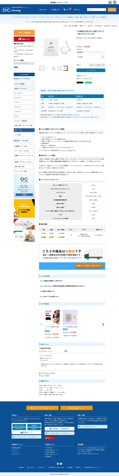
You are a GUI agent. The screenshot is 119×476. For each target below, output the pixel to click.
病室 (61, 394)
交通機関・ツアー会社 (21, 146)
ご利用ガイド (90, 25)
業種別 (45, 392)
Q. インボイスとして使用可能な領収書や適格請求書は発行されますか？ (63, 286)
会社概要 (21, 467)
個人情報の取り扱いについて (92, 467)
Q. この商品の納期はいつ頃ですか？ (52, 281)
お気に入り (56, 10)
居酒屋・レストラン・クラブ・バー (24, 156)
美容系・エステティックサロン (23, 162)
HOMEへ (65, 25)
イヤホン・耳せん (57, 385)
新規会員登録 (17, 448)
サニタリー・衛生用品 (67, 17)
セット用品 (92, 17)
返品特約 (48, 456)
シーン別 (46, 388)
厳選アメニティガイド (21, 88)
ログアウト (16, 454)
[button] (41, 324)
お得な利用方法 (98, 25)
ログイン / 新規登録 (24, 33)
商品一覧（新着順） (73, 25)
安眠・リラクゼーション (56, 388)
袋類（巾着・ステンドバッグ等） (24, 125)
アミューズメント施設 (21, 171)
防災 (51, 390)
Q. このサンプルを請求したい (50, 296)
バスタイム (49, 17)
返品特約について (81, 76)
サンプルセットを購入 (66, 150)
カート (68, 9)
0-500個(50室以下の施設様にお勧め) (24, 54)
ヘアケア (33, 17)
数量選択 (80, 52)
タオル (56, 17)
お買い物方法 (107, 25)
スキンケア (40, 17)
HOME (41, 385)
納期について (83, 25)
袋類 (77, 17)
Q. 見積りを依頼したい (48, 291)
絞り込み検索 (24, 74)
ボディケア (24, 17)
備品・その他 (83, 17)
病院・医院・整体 (19, 166)
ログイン (77, 9)
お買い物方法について (52, 450)
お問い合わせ (114, 25)
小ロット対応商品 (101, 17)
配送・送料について (52, 454)
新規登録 (112, 10)
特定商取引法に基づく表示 (56, 467)
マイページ (43, 9)
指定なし (17, 56)
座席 (63, 392)
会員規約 (69, 467)
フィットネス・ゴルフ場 (21, 151)
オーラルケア (16, 17)
